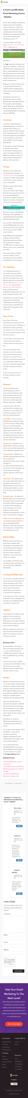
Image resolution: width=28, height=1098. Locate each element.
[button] (14, 1024)
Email (6, 942)
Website (6, 950)
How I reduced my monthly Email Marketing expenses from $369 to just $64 (13, 769)
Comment (7, 914)
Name (6, 935)
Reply (19, 826)
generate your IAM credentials (12, 287)
